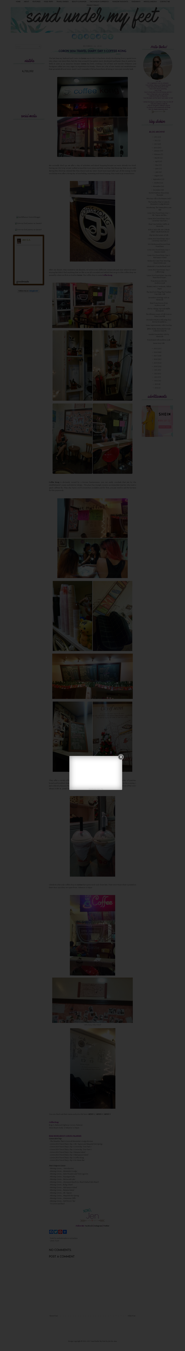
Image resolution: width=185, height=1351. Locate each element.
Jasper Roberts (97, 789)
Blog (102, 789)
